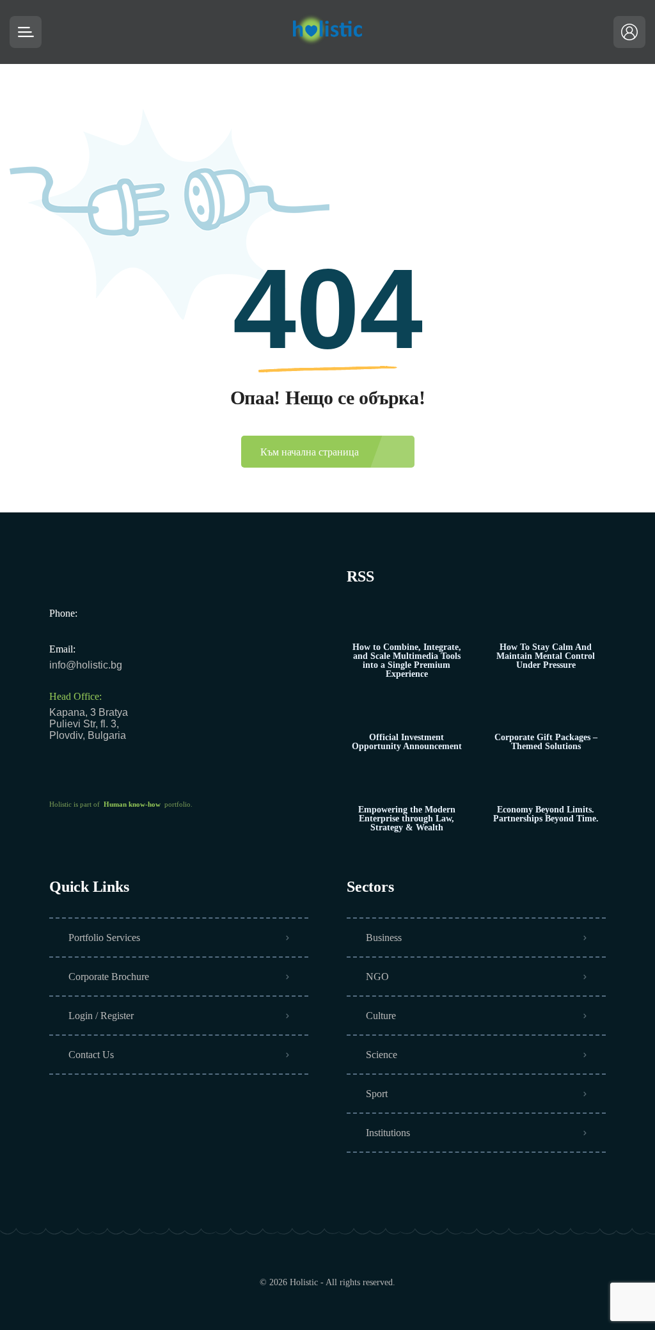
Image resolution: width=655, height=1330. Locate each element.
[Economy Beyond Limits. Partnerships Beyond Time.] (546, 784)
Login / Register (101, 1015)
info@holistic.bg (85, 665)
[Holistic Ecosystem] (327, 32)
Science (381, 1054)
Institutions (388, 1132)
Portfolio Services (104, 937)
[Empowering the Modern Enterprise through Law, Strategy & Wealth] (406, 784)
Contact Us (91, 1054)
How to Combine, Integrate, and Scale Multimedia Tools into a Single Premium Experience (406, 661)
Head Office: (75, 696)
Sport (377, 1093)
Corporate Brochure (108, 976)
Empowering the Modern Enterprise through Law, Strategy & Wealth (406, 818)
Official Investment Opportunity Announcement (407, 742)
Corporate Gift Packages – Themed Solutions (545, 742)
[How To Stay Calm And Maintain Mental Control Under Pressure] (546, 622)
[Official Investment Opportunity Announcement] (406, 712)
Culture (381, 1015)
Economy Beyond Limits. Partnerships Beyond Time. (546, 814)
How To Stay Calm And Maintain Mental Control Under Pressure (545, 656)
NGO (377, 976)
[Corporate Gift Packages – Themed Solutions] (546, 712)
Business (384, 937)
